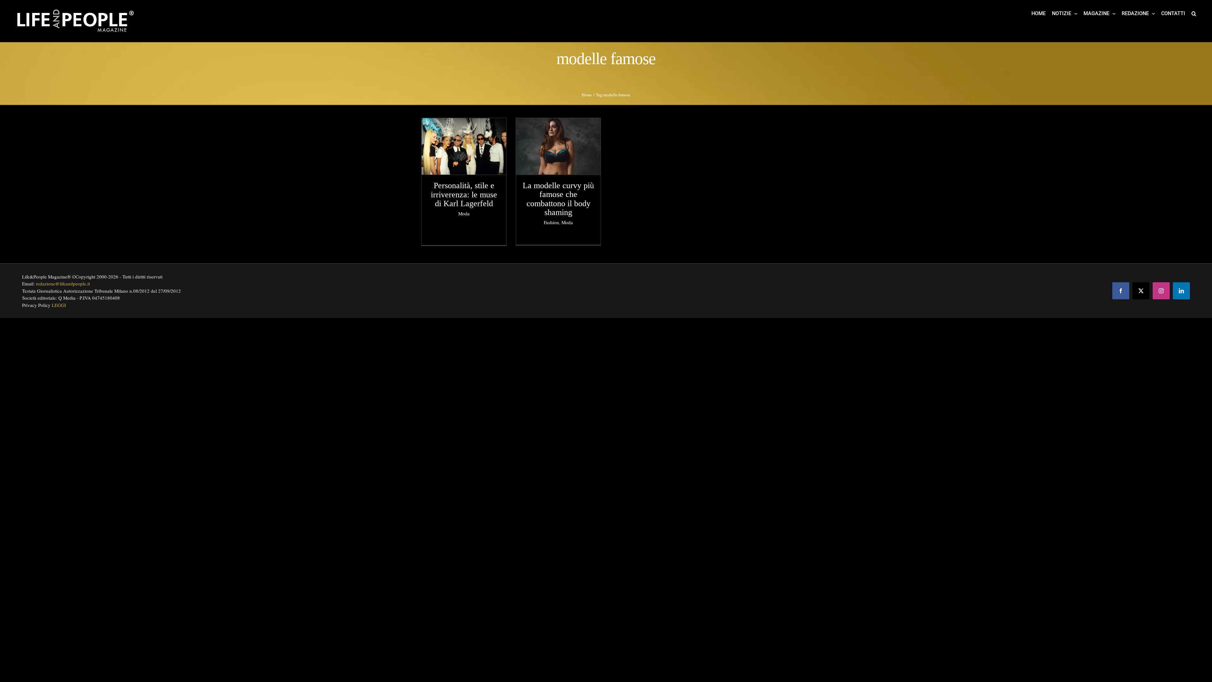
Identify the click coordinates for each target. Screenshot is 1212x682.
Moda (464, 213)
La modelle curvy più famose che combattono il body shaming (558, 199)
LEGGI (59, 305)
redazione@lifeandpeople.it (63, 283)
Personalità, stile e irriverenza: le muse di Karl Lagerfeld (464, 194)
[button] (1193, 13)
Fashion (551, 222)
